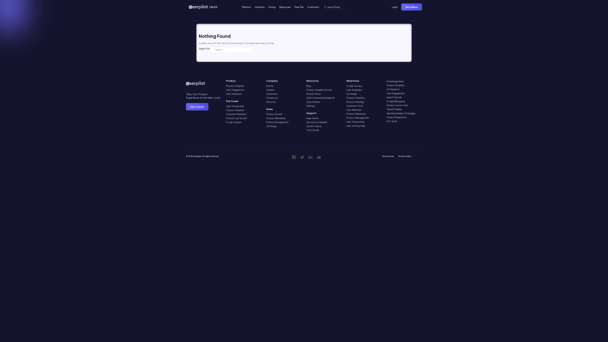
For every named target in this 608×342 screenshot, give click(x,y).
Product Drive (313, 93)
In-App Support (234, 122)
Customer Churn (354, 105)
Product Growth (274, 114)
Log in (395, 7)
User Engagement (235, 90)
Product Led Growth (236, 118)
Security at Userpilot (316, 122)
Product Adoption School (319, 90)
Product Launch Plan (397, 105)
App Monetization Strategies (401, 113)
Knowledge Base (395, 81)
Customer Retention (236, 114)
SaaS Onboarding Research (320, 97)
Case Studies (313, 102)
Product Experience (397, 117)
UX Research (393, 89)
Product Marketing (275, 118)
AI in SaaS (392, 121)
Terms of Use (388, 156)
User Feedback (234, 93)
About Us (271, 102)
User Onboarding (235, 106)
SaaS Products (394, 97)
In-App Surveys (354, 86)
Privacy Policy (404, 156)
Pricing (272, 7)
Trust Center (312, 130)
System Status (313, 126)
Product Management (277, 122)
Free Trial (299, 7)
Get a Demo (411, 7)
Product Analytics (235, 86)
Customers (313, 7)
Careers (270, 90)
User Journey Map (355, 125)
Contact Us (272, 97)
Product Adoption (235, 110)
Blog (308, 86)
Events (269, 86)
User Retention (354, 109)
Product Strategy (355, 102)
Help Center (312, 118)
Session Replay (394, 109)
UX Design (271, 126)
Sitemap (310, 105)
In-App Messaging (396, 101)
